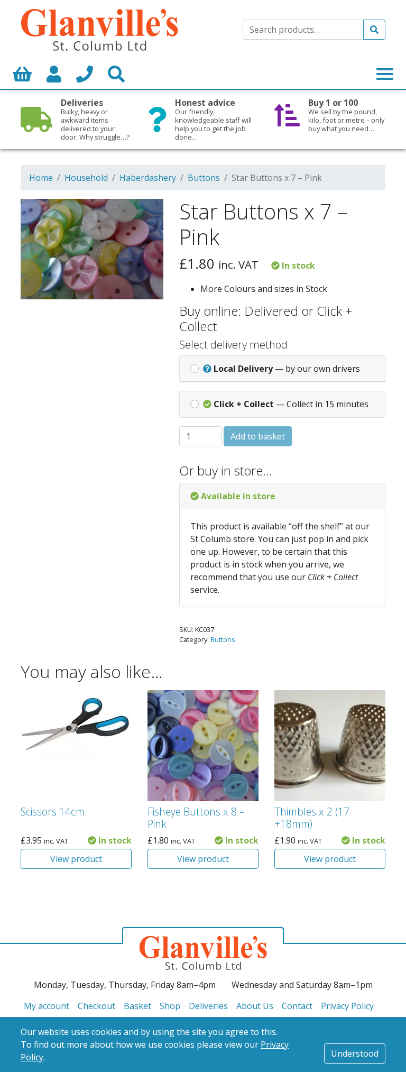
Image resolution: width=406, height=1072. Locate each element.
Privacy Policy (347, 1006)
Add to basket (257, 436)
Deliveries (208, 1006)
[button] (140, 213)
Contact (297, 1006)
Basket (137, 1006)
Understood (355, 1053)
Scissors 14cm (53, 811)
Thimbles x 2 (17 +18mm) (311, 817)
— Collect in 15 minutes (291, 404)
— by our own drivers (287, 368)
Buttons (204, 178)
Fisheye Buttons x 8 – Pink (196, 817)
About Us (254, 1006)
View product (76, 859)
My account (46, 1006)
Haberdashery (147, 178)
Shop (170, 1006)
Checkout (96, 1006)
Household (86, 178)
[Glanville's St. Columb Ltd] (99, 28)
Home (41, 178)
